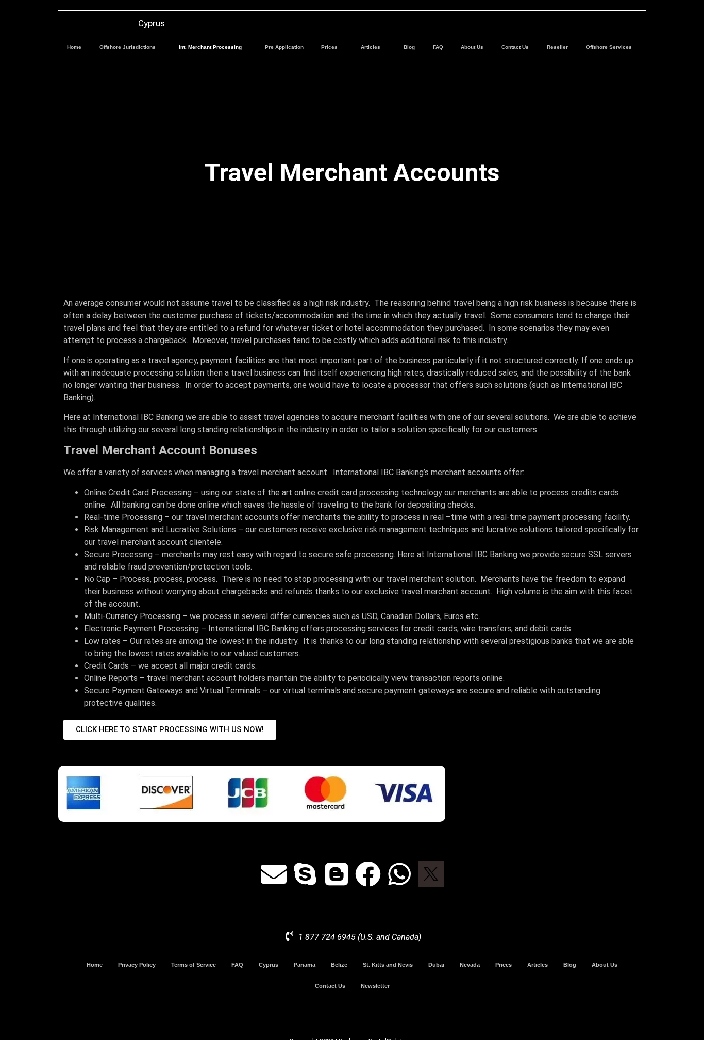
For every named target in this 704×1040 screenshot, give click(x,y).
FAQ (438, 47)
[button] (130, 47)
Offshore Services (609, 47)
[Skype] (305, 874)
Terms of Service (193, 965)
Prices (329, 47)
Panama (304, 965)
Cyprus (268, 965)
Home (74, 47)
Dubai (436, 965)
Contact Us (515, 47)
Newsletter (375, 986)
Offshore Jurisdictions (127, 47)
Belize (339, 965)
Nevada (470, 965)
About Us (472, 47)
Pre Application (284, 47)
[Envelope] (274, 874)
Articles (370, 47)
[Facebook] (368, 874)
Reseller (557, 47)
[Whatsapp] (399, 874)
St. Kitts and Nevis (388, 965)
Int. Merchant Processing (210, 47)
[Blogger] (336, 874)
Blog (409, 47)
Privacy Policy (137, 965)
